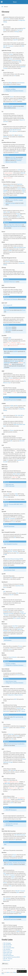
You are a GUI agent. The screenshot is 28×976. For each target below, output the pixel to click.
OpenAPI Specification (9, 526)
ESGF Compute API (7, 305)
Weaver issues (6, 960)
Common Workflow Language (16, 200)
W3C (5, 844)
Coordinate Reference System (15, 158)
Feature (10, 327)
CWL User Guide (7, 946)
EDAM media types (10, 486)
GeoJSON (15, 351)
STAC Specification (17, 717)
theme (14, 972)
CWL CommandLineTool (8, 947)
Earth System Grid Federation (11, 299)
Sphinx (8, 972)
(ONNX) (14, 558)
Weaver (15, 2)
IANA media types (10, 484)
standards (15, 129)
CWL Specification (7, 944)
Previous (5, 963)
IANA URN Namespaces (11, 809)
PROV (16, 626)
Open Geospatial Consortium (10, 544)
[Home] (2, 6)
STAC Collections (13, 131)
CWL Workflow (6, 949)
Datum (16, 152)
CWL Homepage (7, 943)
